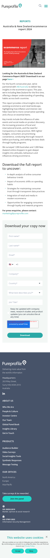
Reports (25, 21)
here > (10, 79)
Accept (17, 551)
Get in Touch (8, 433)
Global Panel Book (10, 424)
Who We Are (8, 407)
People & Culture (10, 411)
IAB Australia (22, 86)
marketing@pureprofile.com (15, 213)
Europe (5, 481)
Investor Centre (9, 415)
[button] (46, 6)
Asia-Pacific (7, 484)
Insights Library (9, 428)
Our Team (7, 420)
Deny (31, 551)
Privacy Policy (29, 546)
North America (8, 477)
